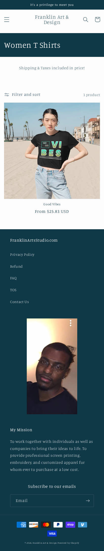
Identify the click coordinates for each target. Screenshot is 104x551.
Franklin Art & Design (45, 542)
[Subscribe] (88, 500)
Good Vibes (51, 204)
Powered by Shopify (68, 542)
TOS (13, 290)
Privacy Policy (22, 254)
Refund (16, 266)
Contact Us (19, 302)
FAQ (13, 278)
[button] (6, 19)
